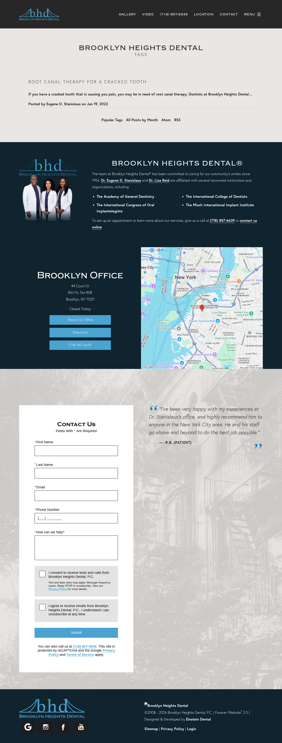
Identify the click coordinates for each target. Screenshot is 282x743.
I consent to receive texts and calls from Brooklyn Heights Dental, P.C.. (79, 581)
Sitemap (151, 728)
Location (204, 14)
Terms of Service (80, 655)
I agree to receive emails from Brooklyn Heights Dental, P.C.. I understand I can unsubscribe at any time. (79, 610)
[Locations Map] (202, 307)
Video (148, 14)
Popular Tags (112, 119)
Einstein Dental (198, 719)
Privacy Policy (58, 589)
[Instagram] (45, 727)
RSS (177, 119)
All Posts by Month (142, 119)
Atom (166, 119)
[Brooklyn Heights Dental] (166, 705)
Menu (249, 14)
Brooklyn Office (80, 275)
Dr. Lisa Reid (159, 180)
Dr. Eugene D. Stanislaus (121, 180)
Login (191, 728)
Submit (76, 632)
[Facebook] (63, 727)
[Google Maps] (28, 727)
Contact (229, 14)
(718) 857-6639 (222, 220)
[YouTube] (81, 727)
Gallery (127, 14)
